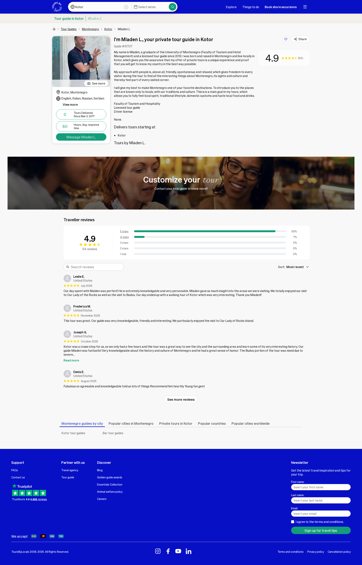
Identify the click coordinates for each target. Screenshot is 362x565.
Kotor (108, 29)
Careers (102, 498)
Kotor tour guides (73, 433)
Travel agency (69, 470)
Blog (100, 470)
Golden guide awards (109, 477)
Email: (294, 508)
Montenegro (90, 29)
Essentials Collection (109, 484)
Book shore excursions (281, 7)
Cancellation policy (339, 551)
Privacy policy (315, 551)
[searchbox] (96, 267)
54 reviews (89, 249)
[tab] (82, 423)
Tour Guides (69, 29)
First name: (297, 481)
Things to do (250, 7)
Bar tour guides (113, 433)
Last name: (297, 495)
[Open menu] (305, 7)
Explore (231, 7)
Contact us (18, 477)
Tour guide (67, 477)
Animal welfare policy (110, 491)
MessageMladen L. (81, 137)
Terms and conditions (291, 551)
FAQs (14, 470)
